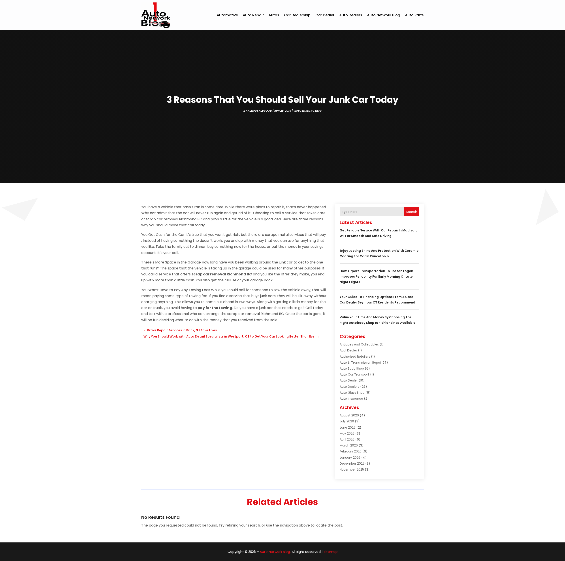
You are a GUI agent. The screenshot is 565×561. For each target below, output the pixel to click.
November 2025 (352, 469)
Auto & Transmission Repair (361, 362)
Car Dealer (324, 15)
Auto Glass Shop (352, 392)
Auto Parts (414, 15)
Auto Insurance (351, 398)
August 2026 (349, 415)
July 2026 (347, 421)
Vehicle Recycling (307, 111)
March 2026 (349, 445)
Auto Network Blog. (275, 551)
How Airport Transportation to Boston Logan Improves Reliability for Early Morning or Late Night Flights (376, 276)
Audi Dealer (348, 350)
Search (411, 212)
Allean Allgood (260, 111)
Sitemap (331, 551)
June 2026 (348, 427)
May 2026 (347, 433)
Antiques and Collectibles (359, 344)
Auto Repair (253, 15)
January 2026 (350, 457)
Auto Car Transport (354, 374)
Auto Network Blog (383, 15)
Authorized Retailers (355, 356)
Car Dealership (297, 15)
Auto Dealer (349, 380)
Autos (274, 15)
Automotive (227, 15)
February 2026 (351, 451)
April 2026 (347, 439)
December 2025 (352, 463)
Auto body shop (352, 368)
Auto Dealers (350, 15)
